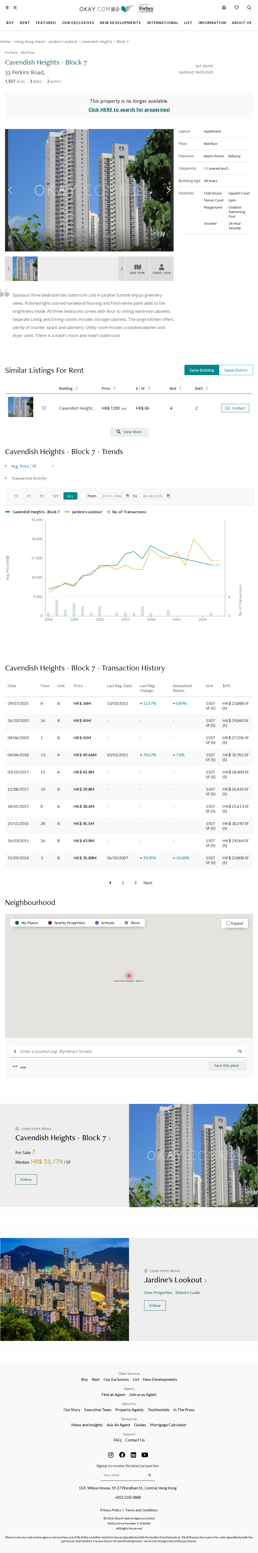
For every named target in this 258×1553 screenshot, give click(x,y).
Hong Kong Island (29, 41)
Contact (238, 408)
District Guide (188, 1292)
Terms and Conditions (141, 1510)
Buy (84, 1379)
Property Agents (129, 1409)
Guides (140, 1424)
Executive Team (97, 1409)
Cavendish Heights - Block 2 (78, 408)
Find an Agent (113, 1394)
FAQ (117, 1439)
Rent (96, 1379)
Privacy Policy (110, 1510)
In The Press (184, 1409)
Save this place (226, 1065)
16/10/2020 (18, 720)
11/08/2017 (18, 789)
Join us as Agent (142, 1394)
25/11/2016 (18, 823)
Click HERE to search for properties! (129, 110)
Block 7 (122, 41)
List (136, 1379)
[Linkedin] (133, 1455)
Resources (129, 1419)
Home (5, 41)
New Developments (160, 1379)
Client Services (129, 1373)
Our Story (71, 1409)
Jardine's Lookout (62, 41)
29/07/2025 (18, 703)
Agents (129, 1389)
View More (132, 431)
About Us (129, 1404)
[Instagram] (111, 1455)
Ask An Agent (118, 1424)
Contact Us (135, 1439)
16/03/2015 (18, 840)
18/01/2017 (18, 806)
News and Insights (87, 1424)
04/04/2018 (18, 754)
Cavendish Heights (96, 41)
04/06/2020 (18, 737)
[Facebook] (122, 1455)
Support (129, 1434)
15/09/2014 (18, 857)
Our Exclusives (116, 1379)
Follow (26, 1179)
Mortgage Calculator (168, 1424)
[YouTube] (145, 1455)
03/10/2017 (18, 771)
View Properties (158, 1292)
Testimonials (159, 1409)
